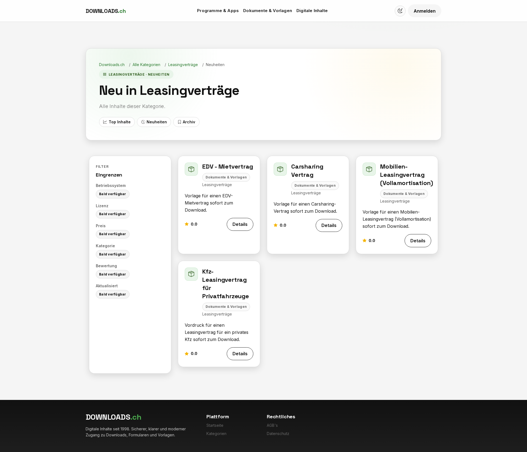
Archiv (189, 122)
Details (240, 224)
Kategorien (216, 433)
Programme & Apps (218, 10)
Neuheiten (157, 122)
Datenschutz (278, 433)
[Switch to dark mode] (400, 10)
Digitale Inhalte (312, 10)
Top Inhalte (120, 122)
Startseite (214, 425)
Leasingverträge (183, 64)
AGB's (272, 425)
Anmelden (425, 11)
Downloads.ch (112, 64)
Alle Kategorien (146, 64)
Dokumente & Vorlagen (267, 10)
